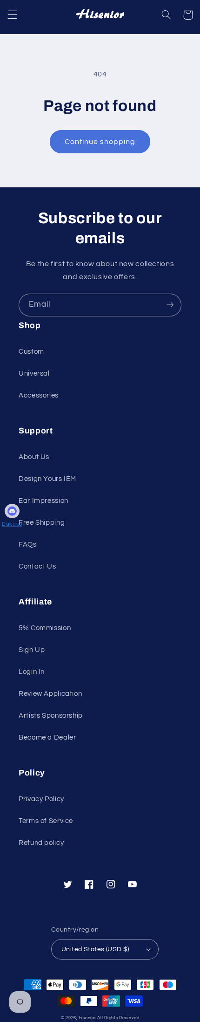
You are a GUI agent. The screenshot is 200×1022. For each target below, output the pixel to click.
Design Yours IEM (47, 478)
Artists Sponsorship (51, 715)
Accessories (39, 395)
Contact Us (37, 566)
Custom (31, 351)
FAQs (28, 544)
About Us (34, 456)
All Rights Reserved (118, 1018)
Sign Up (32, 649)
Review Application (50, 693)
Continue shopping (100, 141)
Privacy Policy (41, 799)
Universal (34, 373)
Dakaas (12, 523)
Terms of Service (46, 820)
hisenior (87, 1018)
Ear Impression (43, 500)
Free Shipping (42, 522)
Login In (32, 671)
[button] (12, 15)
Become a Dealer (47, 737)
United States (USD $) (95, 949)
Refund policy (41, 842)
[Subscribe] (170, 305)
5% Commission (45, 627)
